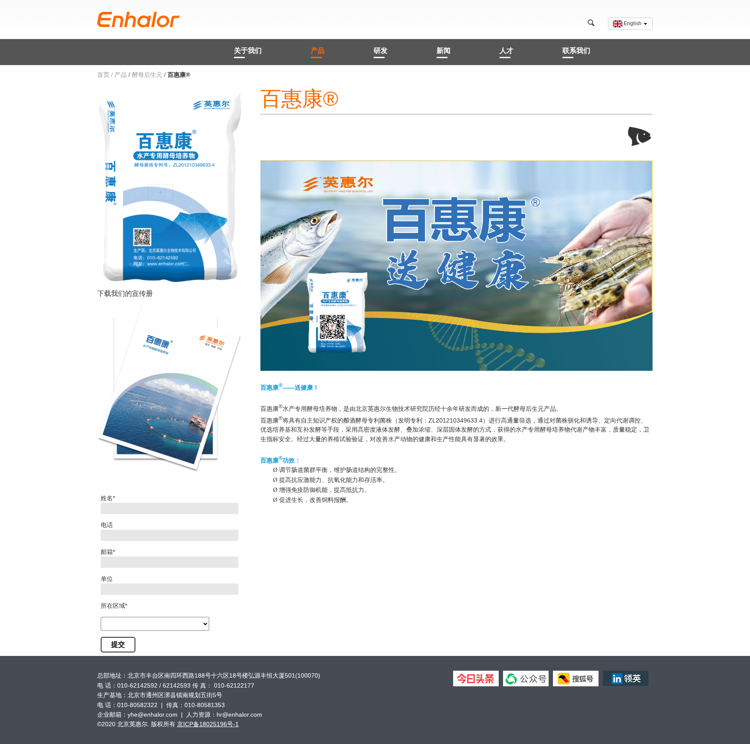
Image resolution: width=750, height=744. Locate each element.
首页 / (105, 74)
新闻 (444, 50)
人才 (506, 50)
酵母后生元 (147, 74)
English (632, 23)
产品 (318, 50)
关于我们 (248, 50)
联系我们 (576, 50)
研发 (381, 50)
